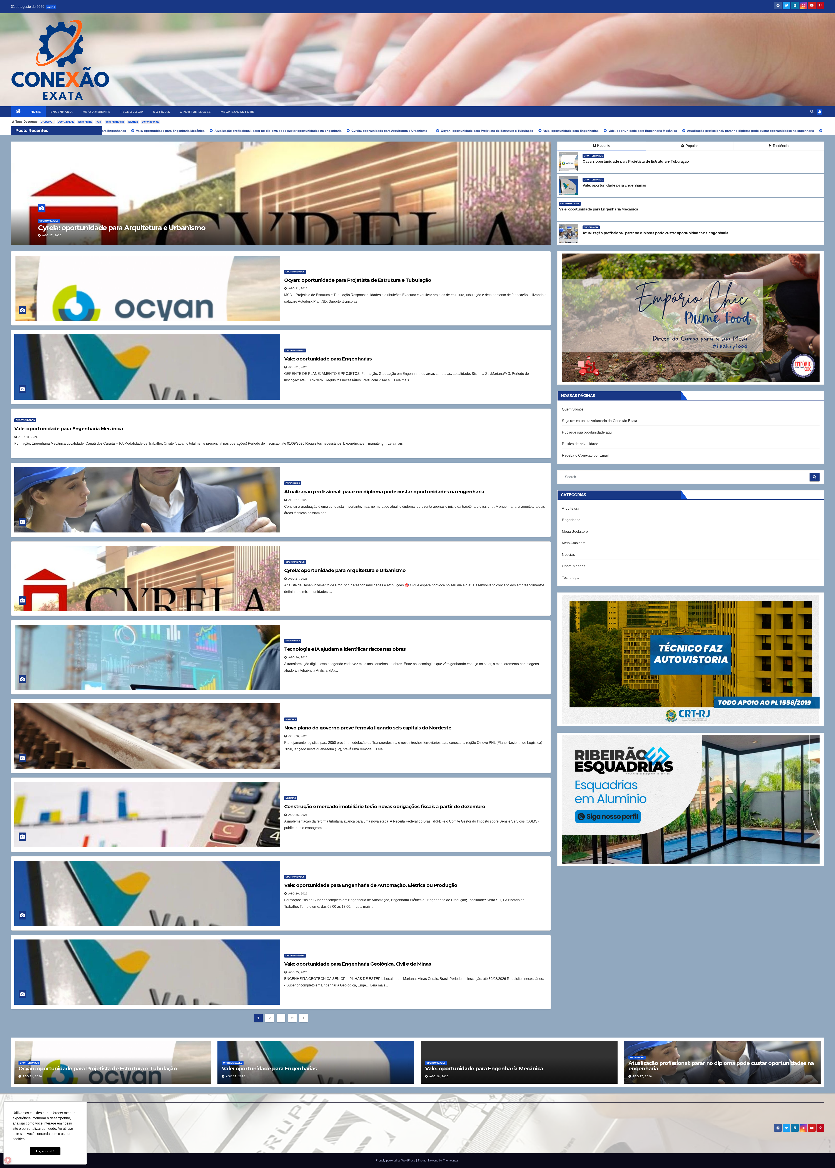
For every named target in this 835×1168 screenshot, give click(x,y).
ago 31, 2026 (298, 288)
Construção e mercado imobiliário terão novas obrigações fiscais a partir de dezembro (384, 806)
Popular (691, 146)
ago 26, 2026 (298, 657)
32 (292, 1018)
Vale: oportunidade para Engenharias (328, 359)
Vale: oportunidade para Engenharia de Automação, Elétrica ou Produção (370, 885)
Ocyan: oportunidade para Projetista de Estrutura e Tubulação (357, 280)
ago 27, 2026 (52, 235)
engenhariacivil (114, 121)
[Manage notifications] (7, 1160)
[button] (812, 111)
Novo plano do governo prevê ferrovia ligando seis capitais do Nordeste (367, 728)
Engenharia (61, 112)
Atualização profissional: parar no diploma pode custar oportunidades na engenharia (176, 228)
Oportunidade (66, 121)
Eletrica (133, 121)
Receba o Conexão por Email (585, 455)
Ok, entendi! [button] (45, 1151)
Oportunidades (195, 112)
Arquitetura (570, 508)
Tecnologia (131, 112)
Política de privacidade (580, 444)
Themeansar (450, 1160)
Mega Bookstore (237, 112)
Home (35, 112)
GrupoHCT (47, 121)
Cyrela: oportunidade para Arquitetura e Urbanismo (345, 570)
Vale (99, 121)
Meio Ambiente (96, 112)
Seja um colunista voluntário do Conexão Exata (599, 421)
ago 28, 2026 (28, 437)
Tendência (780, 146)
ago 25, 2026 (298, 972)
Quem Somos (572, 409)
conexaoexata (150, 121)
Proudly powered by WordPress (396, 1160)
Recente (603, 145)
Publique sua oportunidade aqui (587, 432)
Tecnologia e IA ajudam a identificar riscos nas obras (345, 649)
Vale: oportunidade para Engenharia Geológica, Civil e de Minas (357, 964)
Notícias (161, 112)
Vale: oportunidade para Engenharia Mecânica (68, 429)
